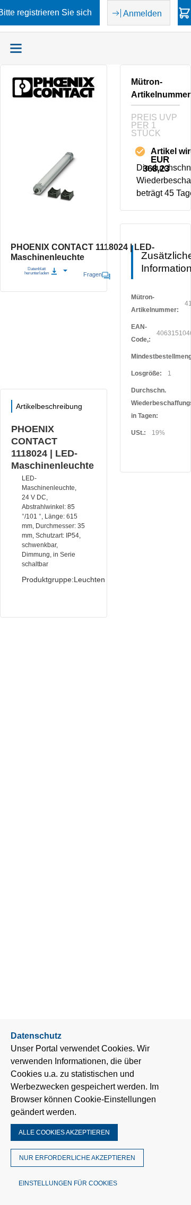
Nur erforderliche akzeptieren (77, 1158)
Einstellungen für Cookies (68, 1183)
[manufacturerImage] (53, 96)
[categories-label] (16, 48)
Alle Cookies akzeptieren (64, 1132)
